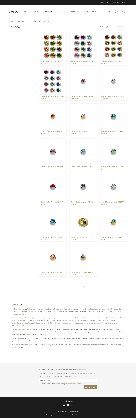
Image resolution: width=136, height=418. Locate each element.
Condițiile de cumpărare (79, 415)
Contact (116, 2)
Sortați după (104, 27)
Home (25, 12)
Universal (48, 12)
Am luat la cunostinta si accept (62, 384)
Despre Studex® (105, 2)
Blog (123, 2)
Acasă (11, 21)
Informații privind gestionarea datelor (58, 415)
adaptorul (67, 323)
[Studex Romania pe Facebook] (68, 405)
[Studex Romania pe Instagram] (71, 405)
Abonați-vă (90, 387)
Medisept (75, 12)
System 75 (35, 12)
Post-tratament (90, 12)
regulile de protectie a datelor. (72, 384)
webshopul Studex (19, 329)
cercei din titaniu (113, 338)
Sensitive (62, 12)
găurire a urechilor (18, 314)
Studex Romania (74, 411)
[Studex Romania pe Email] (64, 405)
